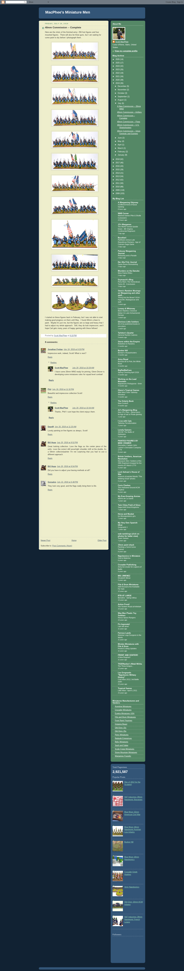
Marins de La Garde (125, 499)
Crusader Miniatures (123, 710)
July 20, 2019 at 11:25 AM (65, 427)
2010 (118, 187)
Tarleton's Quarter (126, 333)
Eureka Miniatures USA (124, 714)
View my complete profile (126, 51)
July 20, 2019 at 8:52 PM (67, 443)
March (120, 148)
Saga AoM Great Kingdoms (128, 507)
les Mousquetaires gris (127, 516)
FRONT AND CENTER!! (128, 655)
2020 (118, 80)
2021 (118, 76)
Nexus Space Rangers (127, 618)
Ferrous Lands (124, 633)
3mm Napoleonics (131, 887)
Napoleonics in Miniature (129, 556)
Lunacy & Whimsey (126, 309)
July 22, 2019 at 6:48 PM (67, 482)
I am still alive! (123, 626)
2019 (118, 83)
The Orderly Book (126, 401)
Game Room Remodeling (128, 264)
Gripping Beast (121, 724)
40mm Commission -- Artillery (129, 112)
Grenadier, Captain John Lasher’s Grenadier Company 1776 (129, 447)
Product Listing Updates (127, 649)
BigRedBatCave (125, 370)
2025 (118, 63)
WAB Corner (123, 213)
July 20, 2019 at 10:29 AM (83, 368)
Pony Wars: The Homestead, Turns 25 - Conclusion (129, 283)
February (122, 152)
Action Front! (124, 604)
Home (74, 540)
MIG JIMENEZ (124, 576)
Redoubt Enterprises (123, 738)
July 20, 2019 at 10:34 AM (83, 408)
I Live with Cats (125, 421)
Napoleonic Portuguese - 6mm (130, 384)
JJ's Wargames (124, 225)
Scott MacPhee (61, 368)
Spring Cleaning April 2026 (128, 372)
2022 (118, 73)
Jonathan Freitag (55, 349)
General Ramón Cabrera (127, 335)
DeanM (51, 427)
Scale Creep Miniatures (124, 749)
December (122, 86)
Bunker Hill (123, 351)
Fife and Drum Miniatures (125, 717)
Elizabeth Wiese (124, 578)
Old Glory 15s (120, 728)
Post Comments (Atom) (62, 546)
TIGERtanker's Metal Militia (130, 664)
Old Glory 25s (120, 731)
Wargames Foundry (123, 756)
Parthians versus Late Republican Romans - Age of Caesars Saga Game (129, 242)
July (120, 103)
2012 (118, 180)
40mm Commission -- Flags (128, 122)
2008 (118, 193)
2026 (118, 59)
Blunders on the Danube (128, 271)
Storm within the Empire (129, 342)
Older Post (102, 540)
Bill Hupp (52, 443)
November (122, 90)
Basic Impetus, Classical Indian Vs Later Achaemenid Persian (129, 313)
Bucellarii (122, 238)
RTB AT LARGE (125, 596)
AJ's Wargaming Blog (127, 410)
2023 (118, 70)
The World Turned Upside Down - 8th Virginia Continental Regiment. (128, 229)
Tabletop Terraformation (127, 423)
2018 (118, 159)
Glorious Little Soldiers (128, 322)
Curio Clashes (124, 485)
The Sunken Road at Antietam (129, 607)
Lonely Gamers (124, 430)
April (120, 145)
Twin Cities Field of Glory (129, 505)
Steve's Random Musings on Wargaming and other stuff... (129, 293)
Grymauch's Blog (125, 280)
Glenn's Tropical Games (128, 390)
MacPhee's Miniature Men (67, 12)
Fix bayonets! (124, 624)
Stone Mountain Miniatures (126, 753)
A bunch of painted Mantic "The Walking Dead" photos (130, 478)
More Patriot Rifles (125, 273)
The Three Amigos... (125, 666)
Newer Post (45, 540)
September (122, 97)
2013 (118, 176)
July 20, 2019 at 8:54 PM (67, 466)
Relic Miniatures (121, 742)
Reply (50, 357)
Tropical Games (125, 688)
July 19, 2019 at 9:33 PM (74, 349)
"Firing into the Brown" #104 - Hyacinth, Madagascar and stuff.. (129, 300)
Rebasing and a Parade (127, 256)
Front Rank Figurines (123, 721)
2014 (118, 173)
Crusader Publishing (127, 565)
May (120, 141)
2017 (118, 163)
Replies (53, 363)
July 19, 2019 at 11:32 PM (63, 389)
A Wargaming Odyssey (128, 203)
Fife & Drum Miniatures (128, 585)
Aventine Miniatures (123, 707)
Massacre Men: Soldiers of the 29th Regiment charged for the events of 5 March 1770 (130, 463)
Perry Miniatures (122, 735)
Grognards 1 (123, 527)
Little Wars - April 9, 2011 (127, 691)
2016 (118, 166)
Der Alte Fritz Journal (127, 262)
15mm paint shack (126, 545)
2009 (118, 190)
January (121, 155)
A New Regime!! (124, 657)
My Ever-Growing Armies (129, 496)
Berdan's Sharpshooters (127, 353)
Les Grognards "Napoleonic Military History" (127, 675)
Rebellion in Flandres (126, 344)
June (120, 138)
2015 (118, 170)
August (121, 100)
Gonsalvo (52, 482)
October (121, 93)
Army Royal (123, 359)
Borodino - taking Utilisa (127, 598)
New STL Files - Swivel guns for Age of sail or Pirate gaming (130, 413)
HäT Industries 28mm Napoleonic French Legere (133, 919)
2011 (118, 183)
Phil (49, 389)
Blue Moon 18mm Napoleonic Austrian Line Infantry (132, 829)
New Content (123, 403)
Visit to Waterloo (124, 558)
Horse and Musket (126, 514)
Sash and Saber (121, 745)
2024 (118, 66)
